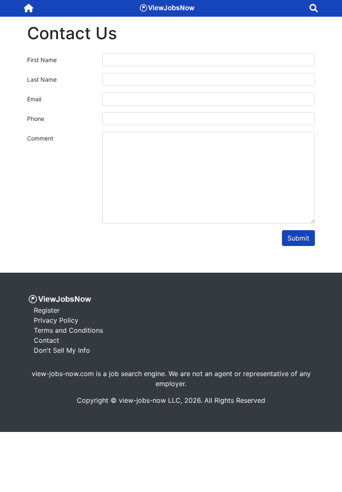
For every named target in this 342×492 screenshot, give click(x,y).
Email (34, 99)
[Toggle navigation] (313, 8)
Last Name (42, 79)
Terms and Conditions (68, 330)
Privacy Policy (56, 320)
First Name (42, 59)
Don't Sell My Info (62, 350)
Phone (35, 118)
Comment (40, 138)
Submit (298, 238)
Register (47, 310)
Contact (46, 340)
